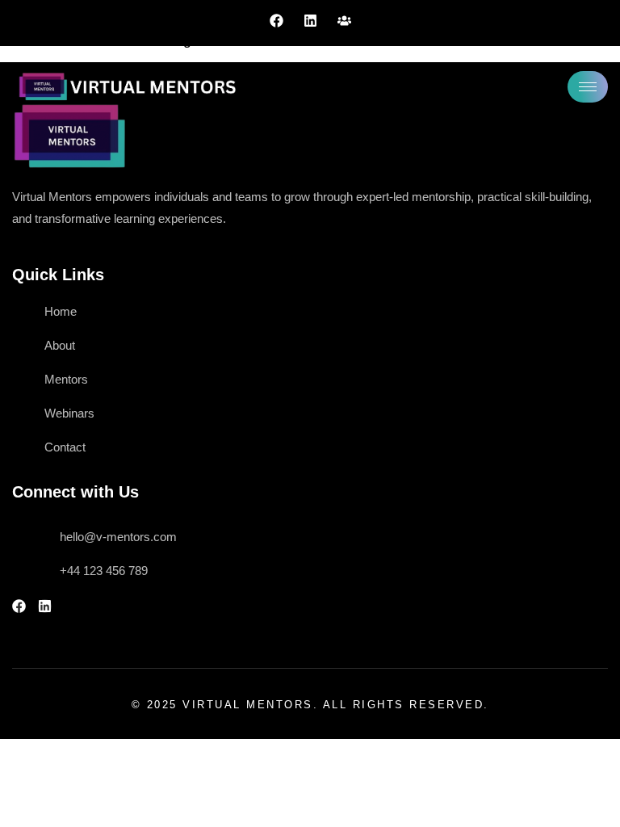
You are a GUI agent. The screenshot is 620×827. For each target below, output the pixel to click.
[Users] (344, 20)
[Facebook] (276, 20)
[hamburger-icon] (588, 87)
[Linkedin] (310, 20)
